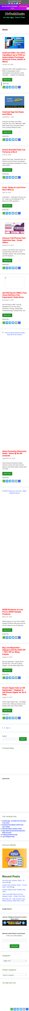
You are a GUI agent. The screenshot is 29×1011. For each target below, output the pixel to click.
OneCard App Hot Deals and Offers (13, 113)
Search (4, 736)
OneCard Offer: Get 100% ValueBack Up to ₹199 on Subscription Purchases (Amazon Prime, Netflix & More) (13, 57)
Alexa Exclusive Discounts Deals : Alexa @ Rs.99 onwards (14, 453)
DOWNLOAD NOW (19, 7)
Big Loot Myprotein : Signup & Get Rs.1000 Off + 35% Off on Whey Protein (13, 650)
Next (8, 728)
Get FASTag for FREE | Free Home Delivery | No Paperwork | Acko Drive (14, 295)
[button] (1, 84)
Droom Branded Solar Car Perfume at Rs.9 (13, 151)
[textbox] (14, 975)
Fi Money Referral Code (9, 834)
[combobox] (14, 974)
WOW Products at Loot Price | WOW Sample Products (12, 611)
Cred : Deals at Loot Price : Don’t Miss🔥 (14, 188)
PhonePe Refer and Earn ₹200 (12, 829)
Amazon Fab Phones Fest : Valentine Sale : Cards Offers (14, 240)
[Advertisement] (14, 794)
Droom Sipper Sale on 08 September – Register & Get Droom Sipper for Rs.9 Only (14, 691)
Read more (7, 79)
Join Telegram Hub (8, 836)
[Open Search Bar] (19, 20)
